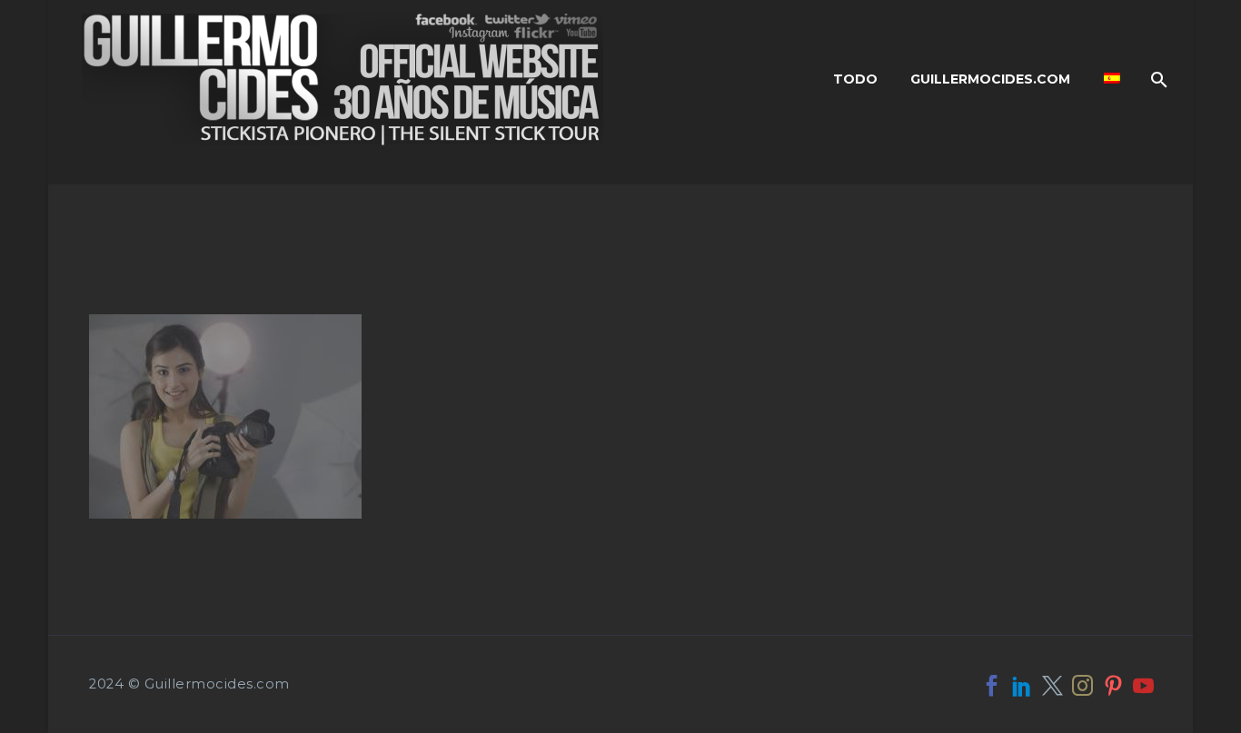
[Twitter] (1052, 685)
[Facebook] (991, 685)
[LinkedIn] (1021, 685)
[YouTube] (1143, 685)
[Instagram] (1082, 685)
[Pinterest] (1113, 685)
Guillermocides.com (990, 79)
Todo (855, 79)
